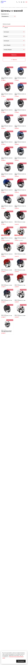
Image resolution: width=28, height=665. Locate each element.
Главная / (3, 7)
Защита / (10, 7)
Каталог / (7, 7)
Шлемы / (14, 7)
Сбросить (15, 59)
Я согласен (21, 661)
